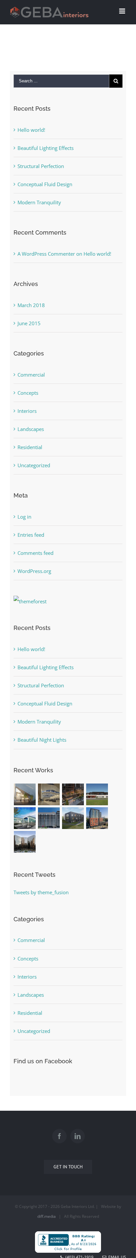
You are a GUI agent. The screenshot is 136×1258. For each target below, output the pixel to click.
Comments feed (35, 553)
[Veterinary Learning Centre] (73, 818)
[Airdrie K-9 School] (97, 794)
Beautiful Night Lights (41, 739)
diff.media (46, 1216)
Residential (29, 447)
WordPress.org (34, 571)
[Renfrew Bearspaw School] (25, 818)
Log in (24, 516)
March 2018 (31, 305)
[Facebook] (59, 1136)
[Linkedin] (77, 1136)
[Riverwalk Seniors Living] (97, 818)
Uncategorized (33, 465)
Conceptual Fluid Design (44, 184)
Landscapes (30, 429)
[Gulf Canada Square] (25, 842)
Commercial (31, 374)
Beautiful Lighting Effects (45, 148)
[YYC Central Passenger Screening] (49, 794)
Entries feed (30, 534)
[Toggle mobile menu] (122, 11)
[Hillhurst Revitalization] (49, 818)
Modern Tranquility (39, 202)
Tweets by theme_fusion (41, 892)
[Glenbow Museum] (25, 794)
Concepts (27, 392)
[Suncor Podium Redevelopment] (73, 794)
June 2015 (29, 323)
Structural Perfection (40, 166)
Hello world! (31, 130)
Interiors (27, 411)
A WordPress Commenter (46, 253)
